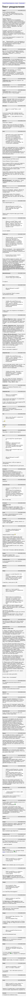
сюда (4, 851)
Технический (21, 3)
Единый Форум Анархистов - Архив (10, 3)
